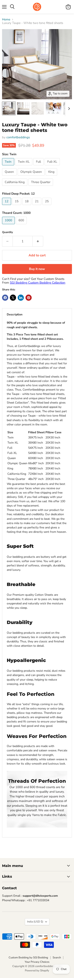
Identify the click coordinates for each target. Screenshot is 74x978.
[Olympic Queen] (32, 177)
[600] (22, 225)
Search (57, 957)
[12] (7, 206)
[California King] (15, 187)
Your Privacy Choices (37, 962)
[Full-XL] (53, 166)
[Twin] (8, 166)
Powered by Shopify (37, 970)
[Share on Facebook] (5, 298)
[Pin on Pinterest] (28, 298)
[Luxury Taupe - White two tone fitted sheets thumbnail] (8, 108)
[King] (52, 177)
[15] (17, 206)
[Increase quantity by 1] (38, 241)
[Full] (39, 166)
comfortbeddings (18, 137)
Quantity (7, 232)
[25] (47, 206)
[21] (37, 206)
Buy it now (37, 269)
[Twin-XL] (24, 166)
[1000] (9, 225)
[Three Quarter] (41, 187)
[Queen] (10, 177)
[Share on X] (13, 298)
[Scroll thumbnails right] (68, 108)
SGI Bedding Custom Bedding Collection (37, 283)
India (35, 922)
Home (6, 19)
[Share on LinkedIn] (21, 298)
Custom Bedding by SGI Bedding (28, 957)
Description (14, 314)
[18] (27, 206)
